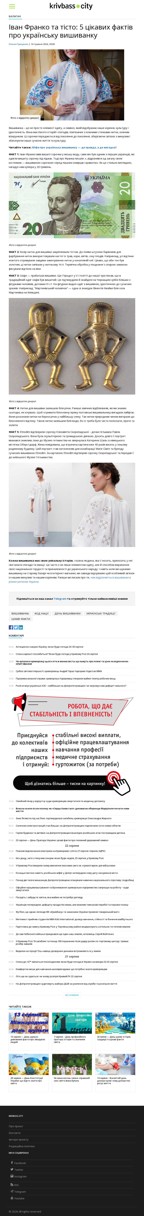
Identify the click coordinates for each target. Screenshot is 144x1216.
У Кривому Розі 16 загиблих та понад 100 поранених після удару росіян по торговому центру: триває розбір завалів (72, 942)
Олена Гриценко (18, 44)
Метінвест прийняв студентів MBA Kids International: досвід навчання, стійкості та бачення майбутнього (74, 919)
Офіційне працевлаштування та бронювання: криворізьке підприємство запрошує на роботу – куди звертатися (72, 888)
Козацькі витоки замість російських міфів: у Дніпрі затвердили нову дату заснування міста (67, 873)
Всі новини (72, 995)
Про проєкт (16, 1126)
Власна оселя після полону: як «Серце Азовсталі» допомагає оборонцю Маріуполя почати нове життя (72, 809)
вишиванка (20, 613)
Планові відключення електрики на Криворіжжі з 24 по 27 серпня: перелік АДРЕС (61, 851)
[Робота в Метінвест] (72, 744)
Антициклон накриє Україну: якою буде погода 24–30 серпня (49, 646)
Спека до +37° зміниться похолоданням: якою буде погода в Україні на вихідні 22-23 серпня (67, 962)
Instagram (20, 1176)
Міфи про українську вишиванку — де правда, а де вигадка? (74, 147)
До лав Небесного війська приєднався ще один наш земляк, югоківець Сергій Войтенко (65, 934)
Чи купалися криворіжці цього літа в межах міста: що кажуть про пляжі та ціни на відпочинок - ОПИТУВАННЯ (72, 662)
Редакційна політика (22, 1146)
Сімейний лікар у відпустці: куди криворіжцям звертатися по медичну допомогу (60, 801)
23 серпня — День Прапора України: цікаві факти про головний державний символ (62, 840)
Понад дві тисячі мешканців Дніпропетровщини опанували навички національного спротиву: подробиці (75, 880)
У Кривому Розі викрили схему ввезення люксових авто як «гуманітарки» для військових (65, 865)
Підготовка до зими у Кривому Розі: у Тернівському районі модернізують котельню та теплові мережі (73, 926)
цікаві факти (20, 619)
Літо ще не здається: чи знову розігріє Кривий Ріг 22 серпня (49, 976)
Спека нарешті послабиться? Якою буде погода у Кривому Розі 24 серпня (57, 654)
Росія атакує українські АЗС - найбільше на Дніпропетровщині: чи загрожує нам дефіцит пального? (71, 685)
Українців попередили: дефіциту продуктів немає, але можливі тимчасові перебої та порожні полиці (72, 904)
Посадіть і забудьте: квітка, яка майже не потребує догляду (49, 897)
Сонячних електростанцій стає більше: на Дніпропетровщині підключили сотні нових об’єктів (68, 825)
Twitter (18, 1169)
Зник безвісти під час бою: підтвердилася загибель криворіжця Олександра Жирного (64, 818)
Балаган (15, 16)
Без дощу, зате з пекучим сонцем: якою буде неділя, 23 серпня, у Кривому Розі (60, 858)
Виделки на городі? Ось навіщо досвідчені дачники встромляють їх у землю (58, 951)
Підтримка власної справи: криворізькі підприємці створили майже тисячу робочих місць (66, 678)
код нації (42, 613)
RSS (16, 1185)
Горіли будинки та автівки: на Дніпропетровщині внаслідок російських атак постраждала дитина (70, 833)
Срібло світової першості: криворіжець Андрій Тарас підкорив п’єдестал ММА (59, 671)
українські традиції (100, 613)
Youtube (19, 1198)
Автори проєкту (18, 1139)
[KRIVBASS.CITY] (71, 6)
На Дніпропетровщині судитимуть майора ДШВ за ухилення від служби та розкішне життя (66, 983)
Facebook (20, 1163)
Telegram (60, 598)
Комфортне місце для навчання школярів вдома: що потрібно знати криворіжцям (61, 969)
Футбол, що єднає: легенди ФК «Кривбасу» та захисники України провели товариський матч (67, 912)
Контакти (15, 1133)
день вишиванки (67, 613)
